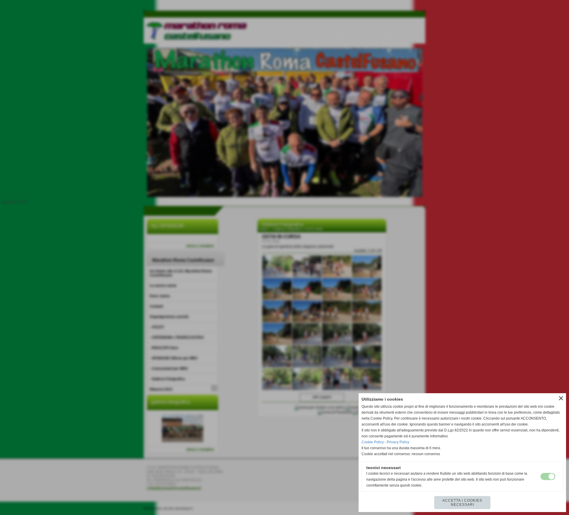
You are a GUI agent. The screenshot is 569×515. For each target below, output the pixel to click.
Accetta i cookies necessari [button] (462, 502)
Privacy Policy (398, 442)
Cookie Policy (373, 442)
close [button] (561, 398)
